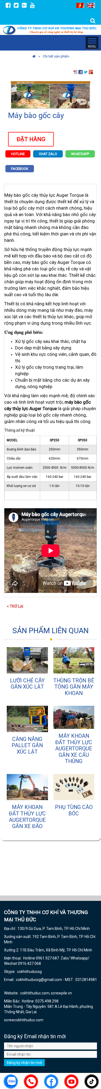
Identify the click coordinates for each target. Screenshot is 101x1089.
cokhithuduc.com (29, 1020)
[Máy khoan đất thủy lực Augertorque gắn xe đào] (27, 787)
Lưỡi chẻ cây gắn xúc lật (27, 684)
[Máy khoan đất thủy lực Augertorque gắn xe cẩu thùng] (74, 717)
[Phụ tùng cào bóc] (74, 787)
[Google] (24, 5)
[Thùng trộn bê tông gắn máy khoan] (74, 660)
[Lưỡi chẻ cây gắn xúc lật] (27, 660)
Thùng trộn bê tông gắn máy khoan (73, 687)
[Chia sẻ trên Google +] (91, 72)
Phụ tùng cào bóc (74, 810)
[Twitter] (16, 5)
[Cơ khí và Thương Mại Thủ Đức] (34, 56)
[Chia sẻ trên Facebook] (80, 72)
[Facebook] (8, 5)
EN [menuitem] (91, 5)
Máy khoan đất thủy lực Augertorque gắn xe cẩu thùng (73, 748)
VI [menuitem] (80, 5)
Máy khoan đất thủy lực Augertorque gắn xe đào (27, 816)
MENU (91, 42)
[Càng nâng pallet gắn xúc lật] (27, 719)
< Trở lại (15, 606)
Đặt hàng (31, 139)
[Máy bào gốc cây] (50, 94)
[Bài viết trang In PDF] (75, 72)
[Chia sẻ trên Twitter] (85, 72)
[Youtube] (32, 5)
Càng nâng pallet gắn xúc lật (27, 745)
